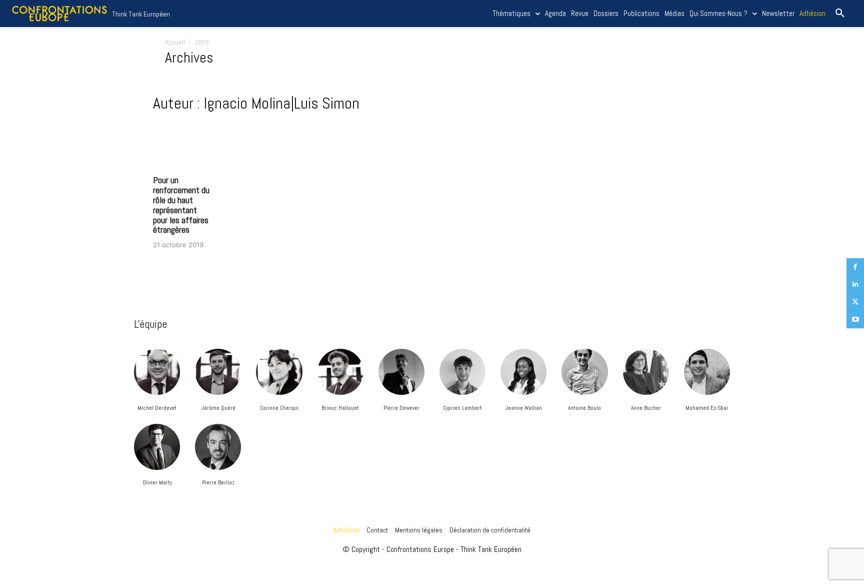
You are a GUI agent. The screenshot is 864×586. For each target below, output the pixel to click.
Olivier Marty (157, 482)
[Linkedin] (855, 284)
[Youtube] (855, 319)
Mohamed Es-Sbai (707, 407)
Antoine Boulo (584, 407)
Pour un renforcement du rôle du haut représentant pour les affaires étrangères (181, 204)
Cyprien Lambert (462, 407)
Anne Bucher (646, 407)
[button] (840, 14)
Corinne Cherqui (279, 407)
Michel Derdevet (157, 407)
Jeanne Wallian (523, 407)
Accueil (175, 42)
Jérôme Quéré (218, 407)
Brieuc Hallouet (340, 407)
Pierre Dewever (402, 407)
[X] (855, 302)
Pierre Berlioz (218, 482)
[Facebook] (855, 267)
